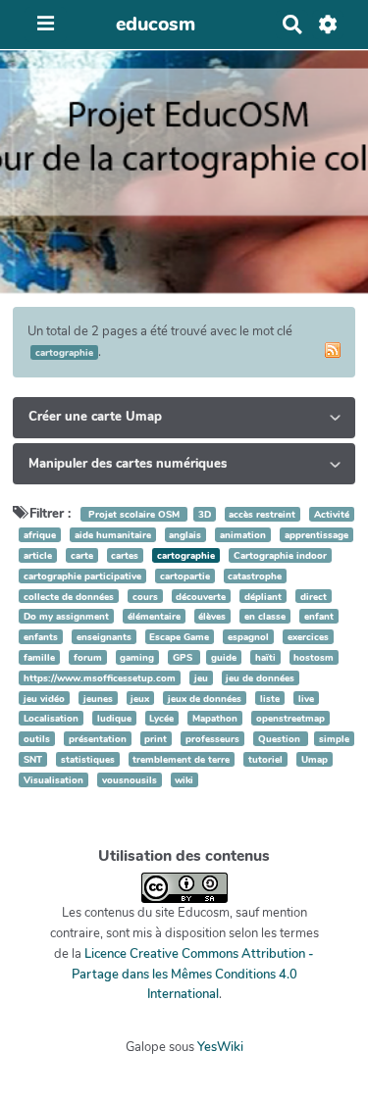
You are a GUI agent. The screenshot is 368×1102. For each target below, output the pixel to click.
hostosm (313, 657)
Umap (314, 759)
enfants (41, 636)
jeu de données (260, 678)
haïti (265, 657)
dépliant (263, 596)
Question (280, 738)
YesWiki (220, 1047)
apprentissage (316, 534)
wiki (184, 780)
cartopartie (185, 576)
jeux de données (204, 698)
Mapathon (214, 718)
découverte (201, 596)
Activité (331, 514)
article (38, 555)
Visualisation (53, 780)
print (155, 738)
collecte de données (69, 596)
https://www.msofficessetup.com (100, 678)
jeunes (98, 698)
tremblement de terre (181, 759)
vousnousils (129, 780)
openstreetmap (290, 718)
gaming (137, 657)
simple (334, 738)
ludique (114, 718)
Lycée (161, 718)
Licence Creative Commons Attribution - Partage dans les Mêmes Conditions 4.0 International (193, 974)
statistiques (88, 759)
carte (82, 555)
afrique (40, 534)
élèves (212, 616)
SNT (33, 759)
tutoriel (265, 759)
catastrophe (255, 576)
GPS (184, 657)
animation (243, 534)
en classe (265, 616)
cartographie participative (82, 576)
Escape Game (179, 636)
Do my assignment (66, 616)
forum (88, 657)
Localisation (51, 718)
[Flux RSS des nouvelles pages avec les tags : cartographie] (333, 350)
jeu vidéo (44, 698)
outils (37, 738)
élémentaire (154, 616)
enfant (319, 616)
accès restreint (262, 514)
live (306, 698)
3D (204, 514)
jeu (201, 678)
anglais (185, 534)
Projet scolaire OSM (134, 514)
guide (224, 657)
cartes (124, 555)
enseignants (104, 636)
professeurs (212, 738)
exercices (308, 636)
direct (313, 596)
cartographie (186, 555)
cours (145, 596)
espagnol (248, 636)
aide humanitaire (113, 534)
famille (39, 657)
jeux (140, 698)
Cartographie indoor (280, 555)
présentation (98, 738)
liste (270, 698)
